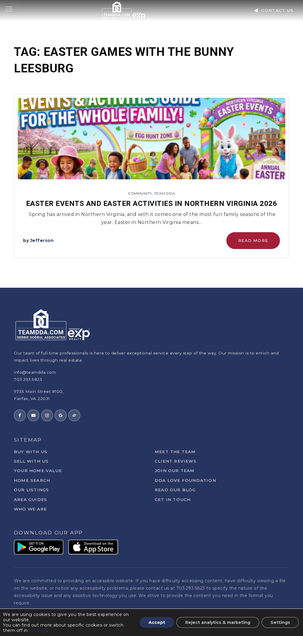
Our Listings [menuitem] (31, 489)
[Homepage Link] (123, 10)
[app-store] (93, 546)
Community (140, 193)
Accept (157, 622)
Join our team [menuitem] (175, 470)
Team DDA (164, 193)
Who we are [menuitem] (30, 509)
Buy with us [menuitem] (30, 451)
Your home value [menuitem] (38, 470)
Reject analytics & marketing (217, 622)
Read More (253, 240)
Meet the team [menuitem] (175, 451)
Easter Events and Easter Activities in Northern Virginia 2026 (151, 203)
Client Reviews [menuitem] (175, 461)
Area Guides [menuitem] (30, 499)
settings (38, 630)
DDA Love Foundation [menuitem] (185, 480)
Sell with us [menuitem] (31, 461)
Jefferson (42, 240)
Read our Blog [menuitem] (175, 489)
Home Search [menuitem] (32, 480)
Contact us (277, 10)
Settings (280, 622)
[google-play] (38, 546)
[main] (151, 144)
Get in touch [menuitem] (173, 499)
